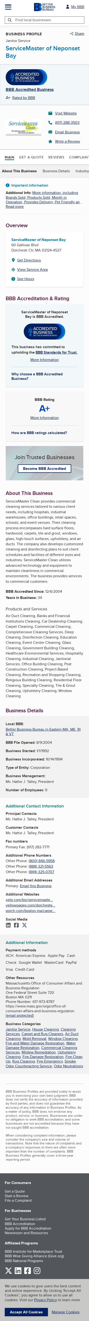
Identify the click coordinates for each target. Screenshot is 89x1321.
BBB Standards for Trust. (56, 352)
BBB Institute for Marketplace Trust (33, 1251)
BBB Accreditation (20, 1224)
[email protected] (20, 1015)
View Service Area (32, 269)
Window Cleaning (63, 1038)
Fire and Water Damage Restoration (35, 1043)
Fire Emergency (50, 1061)
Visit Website (66, 113)
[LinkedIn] (8, 926)
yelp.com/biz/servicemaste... (29, 899)
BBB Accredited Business (30, 89)
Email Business (67, 132)
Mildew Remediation (39, 1052)
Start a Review (16, 1196)
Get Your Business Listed (25, 1219)
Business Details (56, 171)
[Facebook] (16, 926)
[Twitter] (24, 926)
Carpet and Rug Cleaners (42, 1034)
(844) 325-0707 (41, 872)
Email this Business (36, 886)
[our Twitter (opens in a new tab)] (8, 1273)
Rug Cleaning (23, 1061)
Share (79, 34)
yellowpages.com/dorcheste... (30, 905)
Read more (15, 206)
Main (9, 157)
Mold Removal (34, 1038)
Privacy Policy (45, 1300)
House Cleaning (45, 1029)
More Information (44, 359)
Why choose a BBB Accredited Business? (37, 376)
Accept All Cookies (26, 1312)
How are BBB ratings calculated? (39, 432)
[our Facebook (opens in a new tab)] (27, 1273)
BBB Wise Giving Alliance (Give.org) (34, 1256)
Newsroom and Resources (26, 1233)
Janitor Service (18, 1029)
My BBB (77, 7)
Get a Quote (31, 157)
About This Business (19, 171)
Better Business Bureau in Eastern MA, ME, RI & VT (43, 732)
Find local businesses (33, 20)
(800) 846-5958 (42, 861)
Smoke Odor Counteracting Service (41, 1064)
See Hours (25, 279)
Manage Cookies (66, 1312)
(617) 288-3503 (67, 122)
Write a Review (67, 141)
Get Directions (29, 260)
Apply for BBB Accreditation (28, 1228)
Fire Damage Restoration (43, 1056)
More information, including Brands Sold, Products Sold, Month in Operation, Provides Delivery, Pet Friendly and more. (44, 199)
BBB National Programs (24, 1260)
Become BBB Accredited (44, 468)
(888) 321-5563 (41, 866)
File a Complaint (18, 1200)
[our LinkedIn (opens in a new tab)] (18, 1273)
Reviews (56, 157)
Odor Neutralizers (68, 1066)
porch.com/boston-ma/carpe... (30, 910)
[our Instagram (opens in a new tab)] (37, 1273)
